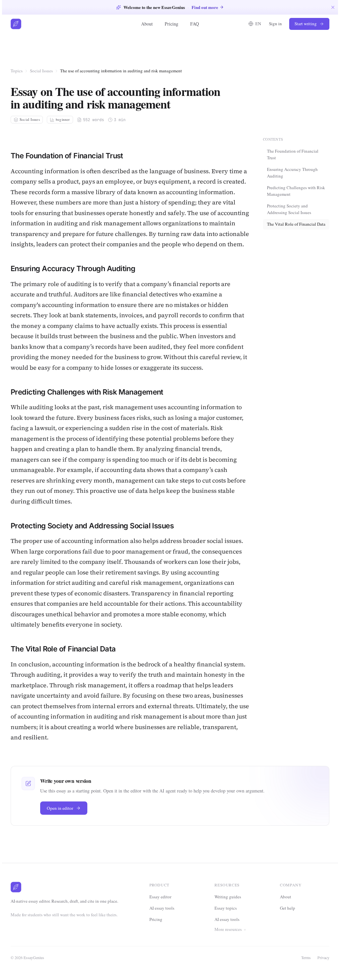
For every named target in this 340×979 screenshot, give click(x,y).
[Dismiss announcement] (332, 7)
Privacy (321, 967)
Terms (304, 967)
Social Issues (41, 71)
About (147, 24)
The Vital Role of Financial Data (296, 224)
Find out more (205, 7)
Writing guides (227, 897)
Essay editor (160, 897)
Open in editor (60, 808)
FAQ (194, 24)
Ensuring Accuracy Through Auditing (292, 172)
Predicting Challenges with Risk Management (296, 191)
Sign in (275, 24)
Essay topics (225, 908)
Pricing (171, 24)
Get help (286, 919)
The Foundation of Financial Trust (292, 154)
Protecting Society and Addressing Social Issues (289, 209)
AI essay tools (161, 908)
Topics (17, 71)
